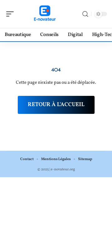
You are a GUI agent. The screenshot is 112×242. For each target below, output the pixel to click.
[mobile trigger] (11, 14)
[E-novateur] (45, 14)
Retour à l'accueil (56, 105)
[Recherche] (85, 14)
